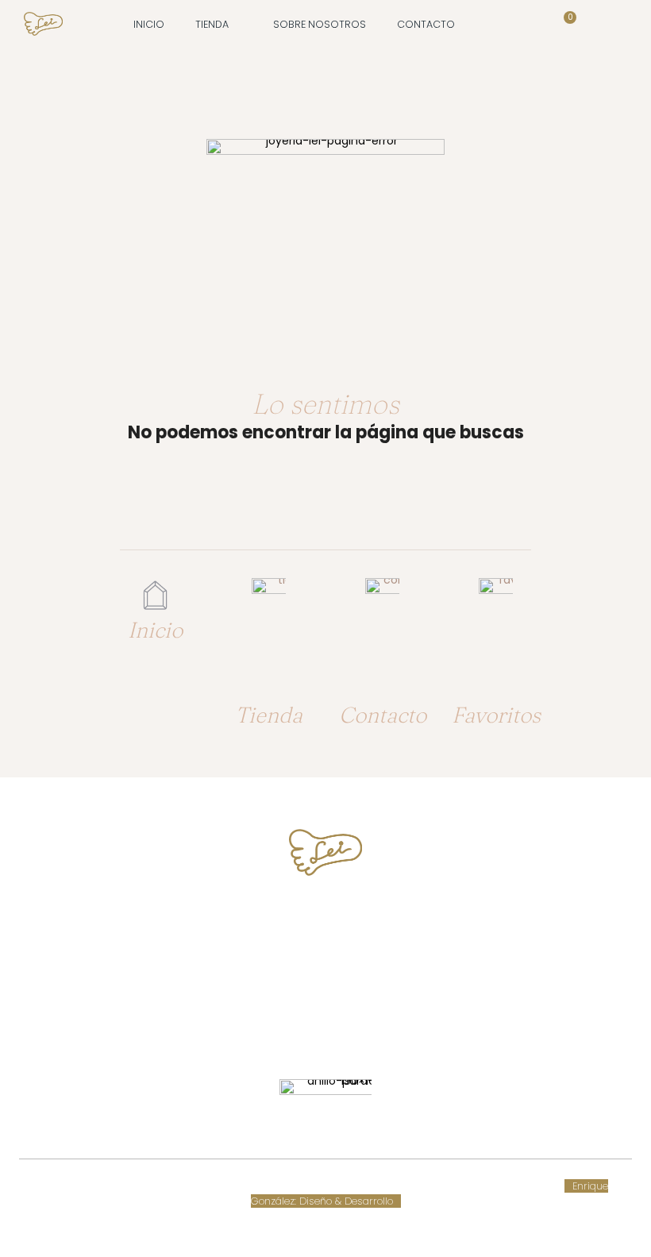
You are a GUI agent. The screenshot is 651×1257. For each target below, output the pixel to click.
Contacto (382, 714)
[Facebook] (311, 1028)
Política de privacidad (442, 1186)
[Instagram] (340, 1028)
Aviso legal (353, 1186)
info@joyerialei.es (325, 977)
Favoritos (496, 714)
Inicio (155, 629)
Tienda (268, 714)
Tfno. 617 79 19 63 (326, 918)
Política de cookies (273, 1186)
